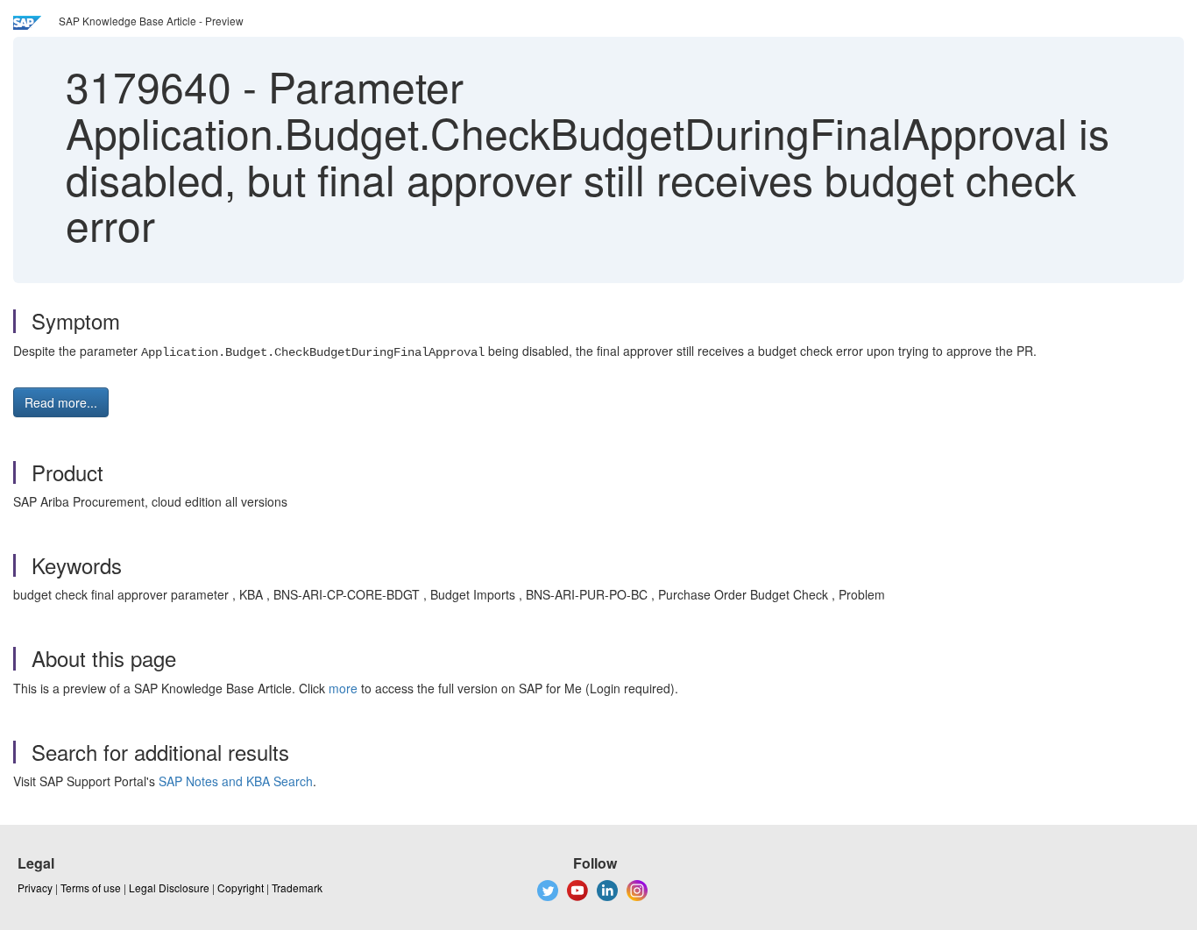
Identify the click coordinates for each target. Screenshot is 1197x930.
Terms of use (90, 887)
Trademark (297, 887)
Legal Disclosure (169, 887)
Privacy (35, 887)
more (343, 688)
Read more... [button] (61, 402)
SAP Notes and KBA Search (236, 781)
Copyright (240, 887)
